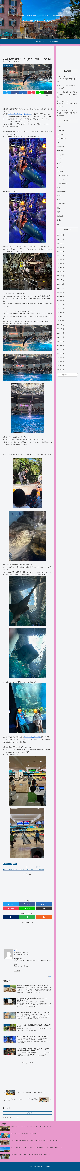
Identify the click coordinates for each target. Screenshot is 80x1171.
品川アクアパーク (32, 867)
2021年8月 (60, 353)
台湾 (58, 199)
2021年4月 (60, 370)
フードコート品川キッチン (32, 737)
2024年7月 (60, 296)
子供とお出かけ (29, 869)
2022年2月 (60, 345)
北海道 (59, 195)
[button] (76, 375)
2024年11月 (61, 284)
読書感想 (60, 216)
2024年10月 (61, 288)
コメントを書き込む (27, 1113)
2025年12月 (61, 243)
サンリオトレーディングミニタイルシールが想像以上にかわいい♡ (67, 79)
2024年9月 (60, 292)
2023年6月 (60, 341)
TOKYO (5, 867)
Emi (15, 950)
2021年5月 (60, 366)
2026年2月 (60, 235)
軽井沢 (59, 220)
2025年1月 (60, 276)
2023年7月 (60, 337)
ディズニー (60, 171)
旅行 (58, 208)
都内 (15, 863)
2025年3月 (60, 267)
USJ (58, 142)
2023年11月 (61, 321)
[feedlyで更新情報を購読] (27, 917)
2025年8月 (60, 255)
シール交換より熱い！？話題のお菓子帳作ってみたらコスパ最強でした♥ (67, 94)
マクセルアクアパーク (15, 114)
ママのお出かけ (62, 183)
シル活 (59, 163)
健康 (58, 187)
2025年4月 (60, 263)
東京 (36, 869)
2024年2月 (60, 308)
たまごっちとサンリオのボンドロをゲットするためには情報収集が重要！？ (67, 113)
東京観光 (42, 869)
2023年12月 (61, 316)
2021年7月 (60, 357)
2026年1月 (60, 239)
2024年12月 (61, 280)
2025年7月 (60, 259)
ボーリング (27, 114)
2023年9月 (60, 329)
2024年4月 (60, 304)
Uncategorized (61, 138)
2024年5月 (60, 300)
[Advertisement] (27, 51)
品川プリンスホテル (42, 867)
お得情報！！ (61, 146)
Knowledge (60, 130)
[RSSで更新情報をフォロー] (44, 917)
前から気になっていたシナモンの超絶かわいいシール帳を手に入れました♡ (67, 103)
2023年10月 (61, 325)
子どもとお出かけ (8, 863)
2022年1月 (60, 349)
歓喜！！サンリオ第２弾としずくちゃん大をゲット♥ (67, 87)
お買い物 (60, 150)
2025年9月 (60, 251)
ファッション (61, 179)
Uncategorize (61, 134)
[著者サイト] (11, 917)
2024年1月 (60, 312)
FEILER (59, 126)
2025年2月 (60, 272)
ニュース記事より (62, 175)
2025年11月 (61, 247)
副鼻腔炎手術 (61, 191)
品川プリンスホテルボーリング (10, 869)
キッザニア (60, 155)
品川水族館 (21, 869)
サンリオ (60, 159)
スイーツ (60, 167)
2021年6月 (60, 361)
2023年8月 (60, 333)
